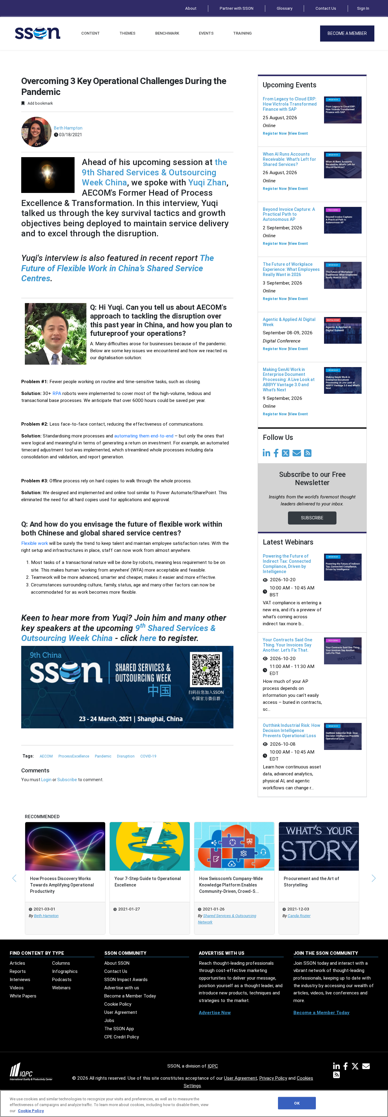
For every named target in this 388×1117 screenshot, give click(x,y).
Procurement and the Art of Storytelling (311, 881)
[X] (356, 1067)
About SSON (116, 963)
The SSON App (119, 1028)
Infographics (65, 971)
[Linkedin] (268, 454)
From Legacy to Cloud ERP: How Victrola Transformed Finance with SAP (290, 104)
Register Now (275, 133)
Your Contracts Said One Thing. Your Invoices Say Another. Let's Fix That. (287, 645)
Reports (18, 971)
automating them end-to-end (143, 436)
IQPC (213, 1066)
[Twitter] (287, 454)
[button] (14, 878)
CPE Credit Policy (121, 1037)
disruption (126, 756)
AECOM (47, 756)
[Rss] (309, 454)
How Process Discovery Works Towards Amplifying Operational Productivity (62, 885)
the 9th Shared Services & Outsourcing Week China (154, 172)
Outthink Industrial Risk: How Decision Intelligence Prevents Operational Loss (291, 730)
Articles (17, 963)
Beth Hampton (68, 128)
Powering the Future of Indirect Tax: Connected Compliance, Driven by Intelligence (287, 564)
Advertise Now (215, 1012)
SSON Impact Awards (126, 979)
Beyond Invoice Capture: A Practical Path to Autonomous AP (289, 214)
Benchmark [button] (167, 33)
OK (296, 1103)
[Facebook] (277, 454)
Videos (17, 987)
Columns (61, 963)
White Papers (23, 996)
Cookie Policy (117, 1004)
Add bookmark (40, 103)
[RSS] (336, 1076)
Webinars (61, 987)
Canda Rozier (299, 915)
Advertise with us (121, 987)
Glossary (284, 8)
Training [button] (242, 33)
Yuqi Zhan (207, 182)
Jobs (109, 1020)
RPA (56, 393)
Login (46, 779)
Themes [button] (127, 33)
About (190, 8)
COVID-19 (148, 756)
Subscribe (67, 779)
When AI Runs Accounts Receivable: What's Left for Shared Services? (289, 159)
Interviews (20, 979)
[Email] (298, 454)
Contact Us (326, 8)
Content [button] (90, 33)
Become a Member (347, 33)
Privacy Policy (273, 1078)
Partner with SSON (236, 8)
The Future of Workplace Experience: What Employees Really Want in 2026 (291, 269)
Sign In (363, 8)
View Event (298, 133)
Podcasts (62, 979)
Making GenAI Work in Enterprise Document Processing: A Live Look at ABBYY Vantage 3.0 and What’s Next (289, 379)
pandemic (103, 756)
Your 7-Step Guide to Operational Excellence (148, 881)
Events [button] (206, 33)
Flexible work (34, 543)
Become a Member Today (130, 996)
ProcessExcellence (74, 756)
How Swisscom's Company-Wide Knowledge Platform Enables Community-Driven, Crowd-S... (231, 885)
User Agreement (120, 1012)
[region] (194, 1103)
